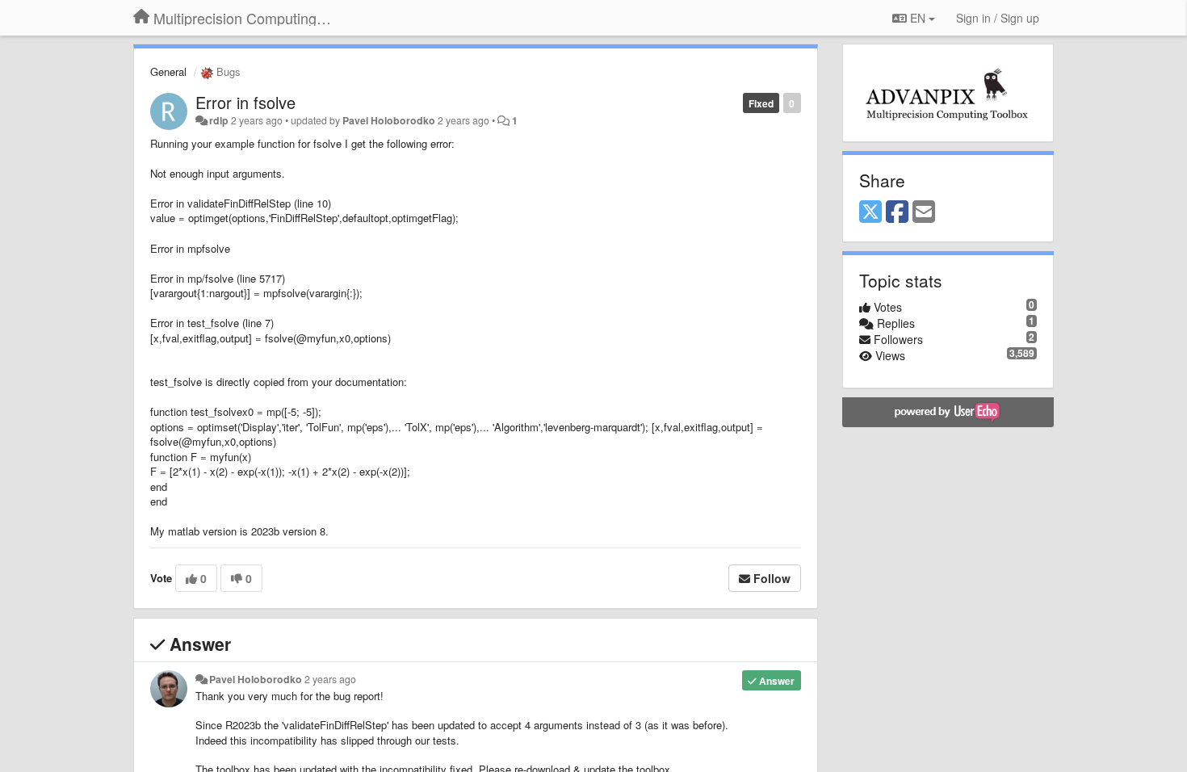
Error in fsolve (245, 102)
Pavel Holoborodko (388, 120)
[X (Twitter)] (870, 212)
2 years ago (330, 679)
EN (918, 18)
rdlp (219, 120)
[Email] (923, 212)
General (168, 71)
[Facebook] (897, 212)
